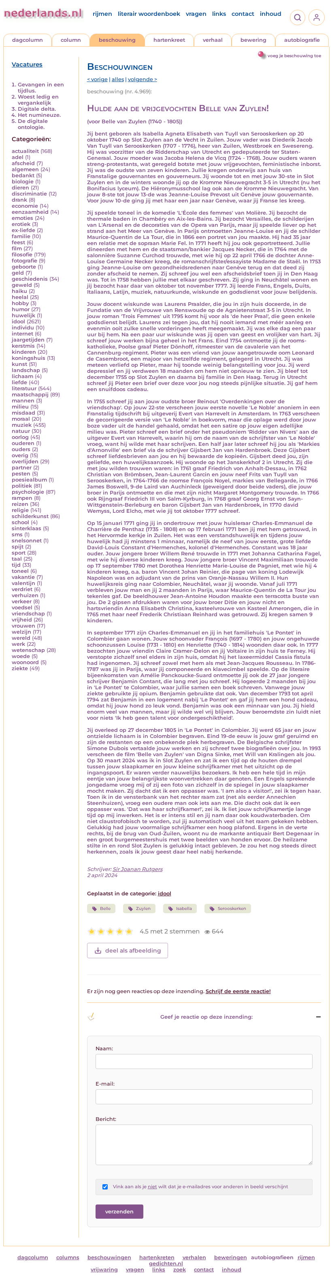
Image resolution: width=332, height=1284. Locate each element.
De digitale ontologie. (33, 124)
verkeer (22, 601)
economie (25, 206)
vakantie (23, 577)
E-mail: (105, 1084)
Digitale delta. (37, 109)
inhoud (270, 13)
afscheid (23, 163)
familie (21, 236)
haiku (19, 291)
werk (18, 644)
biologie (23, 182)
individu (23, 328)
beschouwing (117, 40)
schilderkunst (30, 516)
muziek (22, 425)
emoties (22, 218)
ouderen (23, 443)
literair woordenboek (149, 13)
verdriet (22, 589)
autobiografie (302, 40)
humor (21, 309)
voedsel (22, 607)
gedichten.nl (166, 1263)
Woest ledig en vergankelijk (38, 100)
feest (18, 242)
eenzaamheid (30, 212)
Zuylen (143, 908)
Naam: (104, 1048)
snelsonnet (27, 541)
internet (22, 334)
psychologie (28, 492)
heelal (20, 297)
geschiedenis (30, 279)
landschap (26, 370)
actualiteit (25, 151)
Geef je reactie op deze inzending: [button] (206, 1017)
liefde (19, 382)
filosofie (22, 255)
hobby (20, 303)
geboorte (24, 267)
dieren (20, 188)
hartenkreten (157, 1257)
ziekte (20, 668)
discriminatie (29, 194)
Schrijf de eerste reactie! (238, 991)
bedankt (23, 175)
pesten (21, 474)
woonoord (25, 662)
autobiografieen (272, 1257)
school (20, 522)
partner (22, 468)
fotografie (24, 261)
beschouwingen (109, 1257)
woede (21, 656)
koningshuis (28, 358)
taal (17, 559)
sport (19, 553)
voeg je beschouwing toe (294, 55)
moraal (21, 419)
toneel (20, 571)
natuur (21, 431)
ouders (21, 449)
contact (243, 13)
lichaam (22, 376)
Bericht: (106, 1119)
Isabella (184, 908)
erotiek (21, 224)
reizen (20, 504)
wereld (21, 638)
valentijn (23, 583)
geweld (22, 285)
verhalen (194, 1257)
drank (19, 200)
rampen (22, 498)
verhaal (213, 40)
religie (20, 510)
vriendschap (28, 614)
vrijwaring (104, 1270)
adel (17, 157)
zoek (179, 1270)
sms (17, 534)
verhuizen (25, 595)
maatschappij (30, 394)
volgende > (142, 79)
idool (18, 321)
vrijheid (22, 620)
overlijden (25, 461)
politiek (22, 486)
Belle (105, 908)
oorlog (20, 437)
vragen (196, 13)
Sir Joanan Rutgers (137, 869)
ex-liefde (23, 230)
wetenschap (28, 650)
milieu (20, 407)
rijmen (102, 13)
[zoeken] (297, 17)
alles (118, 79)
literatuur (24, 388)
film (17, 248)
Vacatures (27, 64)
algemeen (25, 169)
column (71, 40)
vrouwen (23, 626)
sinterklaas (26, 528)
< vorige (97, 79)
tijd (16, 565)
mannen (23, 401)
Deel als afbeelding (133, 950)
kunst (19, 364)
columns (67, 1257)
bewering (253, 40)
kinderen (24, 352)
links (219, 13)
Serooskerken (232, 908)
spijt (17, 547)
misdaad (23, 413)
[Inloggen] (317, 17)
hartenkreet (169, 40)
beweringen (230, 1257)
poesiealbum (29, 480)
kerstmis (23, 346)
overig (20, 455)
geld (18, 273)
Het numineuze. (39, 115)
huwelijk (23, 315)
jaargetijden (28, 340)
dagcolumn (27, 40)
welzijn (21, 632)
